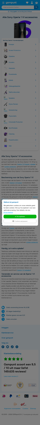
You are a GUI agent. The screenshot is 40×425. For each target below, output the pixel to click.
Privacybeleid (8, 212)
